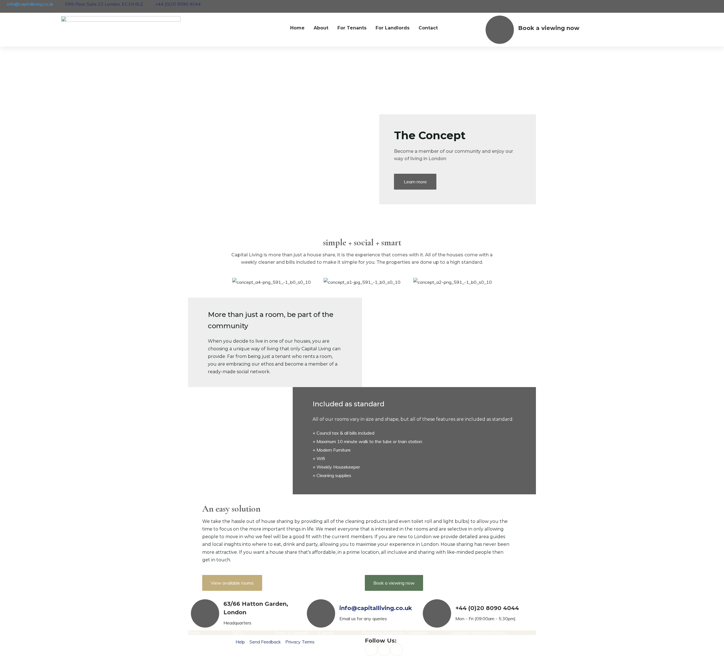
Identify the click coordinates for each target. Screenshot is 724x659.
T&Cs (237, 633)
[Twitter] (396, 649)
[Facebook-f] (371, 649)
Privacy (500, 633)
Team (194, 633)
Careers (326, 633)
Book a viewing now (548, 28)
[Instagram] (384, 649)
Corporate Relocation (470, 633)
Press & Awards (291, 633)
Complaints (417, 633)
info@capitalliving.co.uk (375, 608)
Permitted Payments (383, 633)
